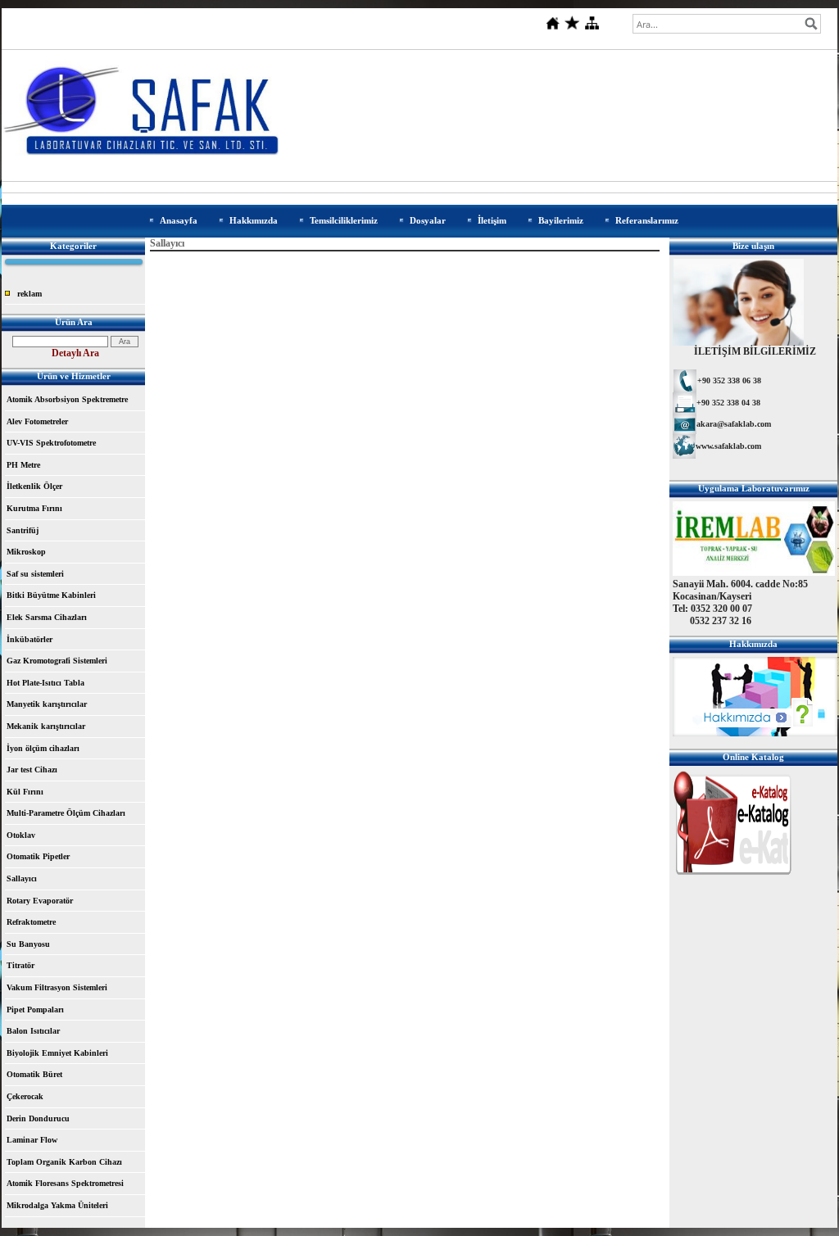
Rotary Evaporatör (40, 900)
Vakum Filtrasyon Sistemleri (57, 987)
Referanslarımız (646, 220)
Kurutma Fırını (34, 508)
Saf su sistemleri (35, 573)
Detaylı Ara (75, 353)
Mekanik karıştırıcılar (46, 726)
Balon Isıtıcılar (33, 1030)
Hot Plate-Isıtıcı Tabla (45, 682)
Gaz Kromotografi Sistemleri (57, 660)
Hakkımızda (253, 220)
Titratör (20, 965)
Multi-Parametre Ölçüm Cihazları (66, 812)
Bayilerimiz (560, 220)
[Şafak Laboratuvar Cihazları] (733, 878)
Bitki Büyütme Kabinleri (51, 595)
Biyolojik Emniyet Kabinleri (57, 1052)
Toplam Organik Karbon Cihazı (64, 1161)
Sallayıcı (22, 878)
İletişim (492, 220)
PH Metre (23, 464)
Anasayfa (178, 220)
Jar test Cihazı (32, 769)
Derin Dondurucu (38, 1118)
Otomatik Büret (34, 1074)
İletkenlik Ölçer (34, 486)
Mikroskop (26, 551)
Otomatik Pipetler (38, 856)
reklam (29, 293)
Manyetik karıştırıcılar (47, 704)
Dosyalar (428, 220)
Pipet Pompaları (35, 1009)
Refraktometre (31, 921)
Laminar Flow (32, 1139)
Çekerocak (25, 1096)
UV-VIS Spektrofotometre (51, 442)
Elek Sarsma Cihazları (47, 617)
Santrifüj (23, 530)
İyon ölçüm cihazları (43, 748)
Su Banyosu (28, 944)
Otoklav (21, 835)
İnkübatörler (29, 639)
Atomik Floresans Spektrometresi (65, 1183)
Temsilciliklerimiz (344, 220)
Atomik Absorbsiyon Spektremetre (67, 399)
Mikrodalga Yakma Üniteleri (57, 1205)
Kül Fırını (25, 791)
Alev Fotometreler (37, 421)
